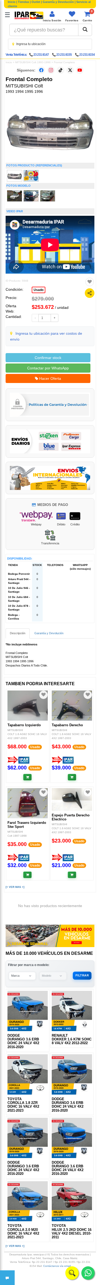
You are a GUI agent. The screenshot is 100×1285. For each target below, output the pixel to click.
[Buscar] (85, 30)
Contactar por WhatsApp (48, 368)
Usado (38, 290)
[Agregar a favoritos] (89, 282)
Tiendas (23, 1)
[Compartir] (89, 293)
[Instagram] (51, 70)
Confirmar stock (48, 358)
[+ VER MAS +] (15, 886)
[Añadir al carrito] (27, 777)
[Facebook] (41, 70)
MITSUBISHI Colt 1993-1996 (33, 62)
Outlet (35, 1)
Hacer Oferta (49, 378)
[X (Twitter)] (70, 70)
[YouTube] (79, 70)
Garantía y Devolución (58, 1)
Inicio (11, 1)
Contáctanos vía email (57, 1265)
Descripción (17, 633)
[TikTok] (60, 70)
